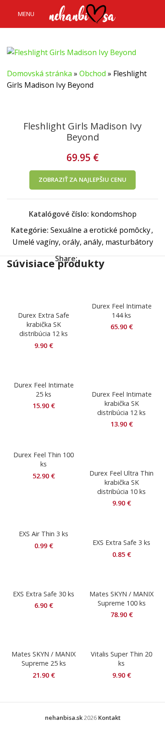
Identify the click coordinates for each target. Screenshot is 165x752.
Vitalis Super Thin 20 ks (121, 659)
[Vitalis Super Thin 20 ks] (121, 637)
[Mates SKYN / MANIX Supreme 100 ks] (121, 576)
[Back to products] (23, 106)
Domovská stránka (39, 73)
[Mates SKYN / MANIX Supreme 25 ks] (43, 637)
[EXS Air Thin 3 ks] (43, 521)
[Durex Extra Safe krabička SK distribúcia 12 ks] (43, 293)
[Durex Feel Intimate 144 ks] (121, 289)
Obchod (92, 73)
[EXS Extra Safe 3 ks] (121, 525)
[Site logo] (82, 13)
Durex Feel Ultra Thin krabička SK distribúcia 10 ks (121, 482)
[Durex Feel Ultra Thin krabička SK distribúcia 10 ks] (121, 451)
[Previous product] (12, 106)
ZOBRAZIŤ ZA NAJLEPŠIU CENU (82, 179)
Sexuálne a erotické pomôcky (100, 230)
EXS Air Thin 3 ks (43, 533)
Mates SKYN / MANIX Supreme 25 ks (43, 659)
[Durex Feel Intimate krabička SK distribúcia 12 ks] (121, 372)
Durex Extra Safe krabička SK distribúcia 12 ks (43, 324)
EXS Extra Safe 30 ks (43, 593)
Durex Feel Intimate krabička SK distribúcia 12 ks (122, 403)
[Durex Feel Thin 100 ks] (43, 442)
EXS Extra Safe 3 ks (121, 542)
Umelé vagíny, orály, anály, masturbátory (82, 242)
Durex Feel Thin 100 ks (43, 459)
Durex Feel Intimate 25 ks (44, 389)
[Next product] (34, 106)
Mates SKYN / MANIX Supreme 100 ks (121, 598)
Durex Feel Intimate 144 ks (122, 311)
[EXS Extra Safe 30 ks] (43, 576)
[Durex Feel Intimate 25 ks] (43, 368)
